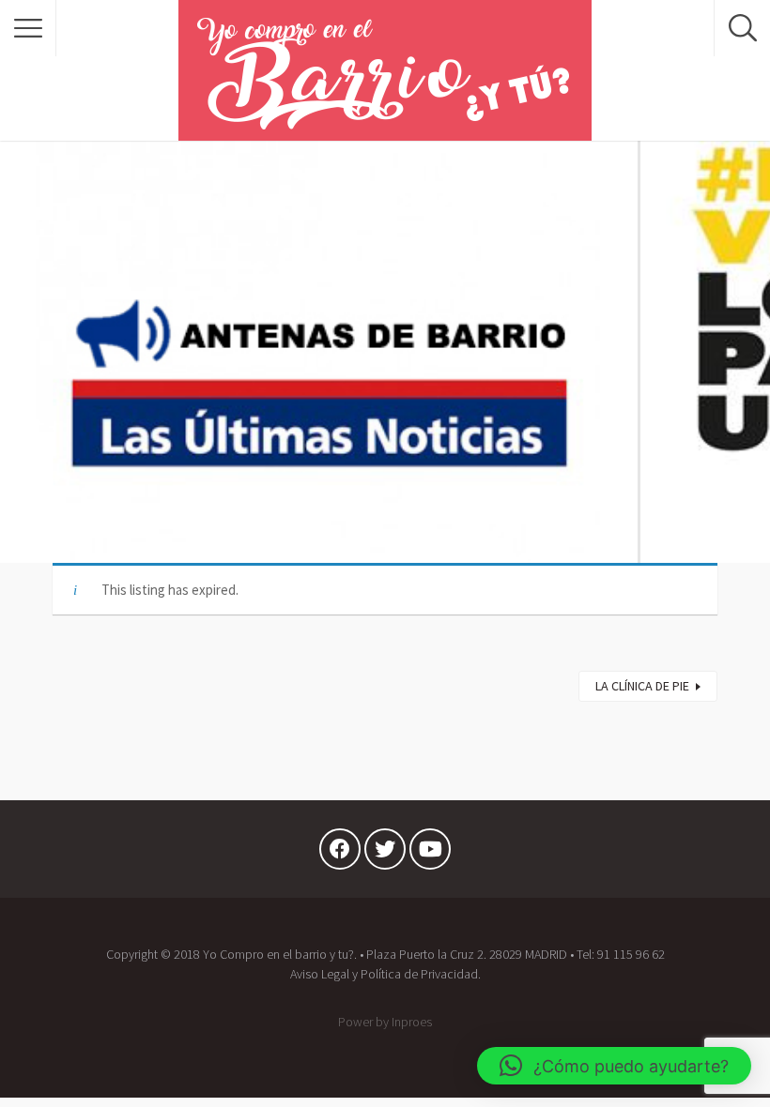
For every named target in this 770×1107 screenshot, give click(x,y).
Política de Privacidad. (421, 973)
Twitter (385, 853)
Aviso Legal (319, 973)
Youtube (430, 853)
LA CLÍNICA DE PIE (642, 685)
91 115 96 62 (631, 954)
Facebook (340, 853)
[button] (614, 1065)
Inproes (412, 1021)
